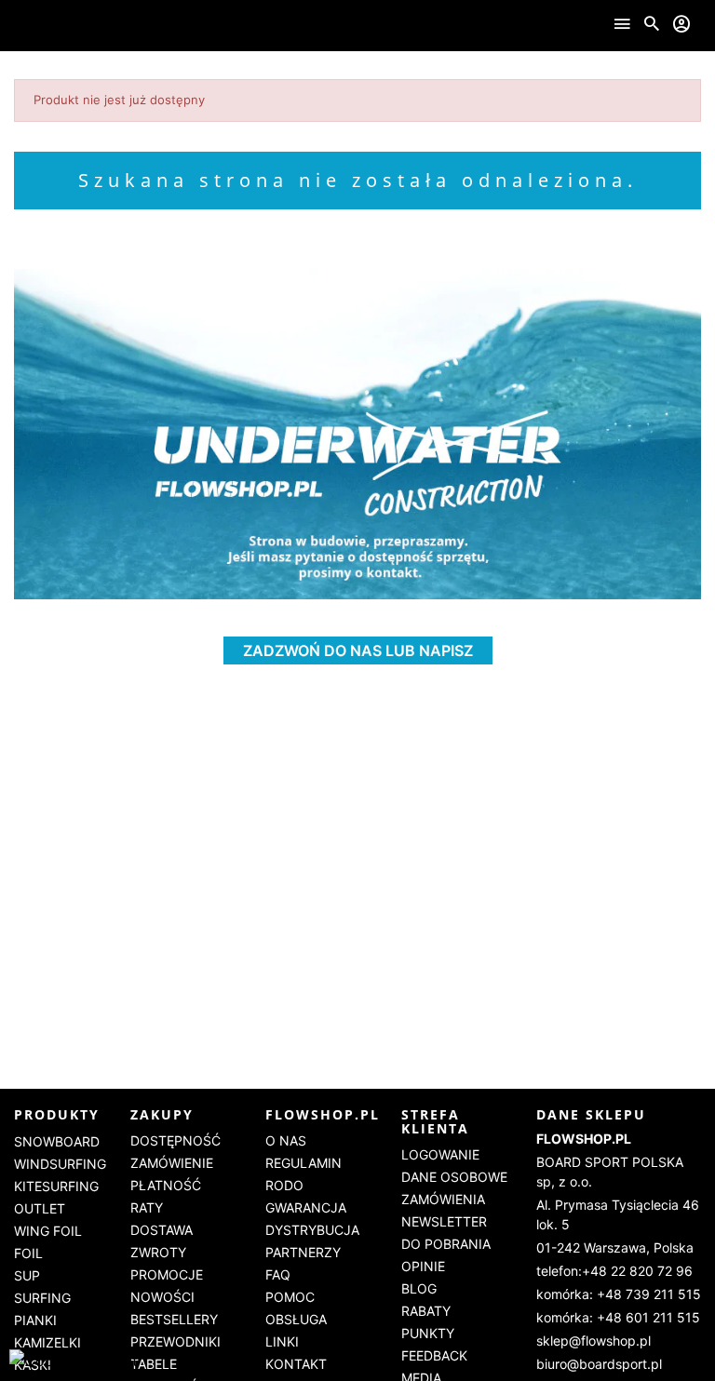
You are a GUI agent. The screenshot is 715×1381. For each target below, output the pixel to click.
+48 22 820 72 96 (637, 1271)
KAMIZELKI (47, 1342)
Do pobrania (446, 1244)
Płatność (165, 1185)
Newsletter (444, 1221)
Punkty (427, 1333)
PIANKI (35, 1320)
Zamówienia (443, 1199)
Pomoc (290, 1297)
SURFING (42, 1298)
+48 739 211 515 (649, 1294)
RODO (284, 1185)
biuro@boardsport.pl (599, 1364)
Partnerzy (303, 1252)
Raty (146, 1207)
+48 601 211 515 (648, 1317)
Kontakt (296, 1364)
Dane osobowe (454, 1177)
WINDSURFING (60, 1164)
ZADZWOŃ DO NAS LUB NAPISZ (358, 650)
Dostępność (175, 1140)
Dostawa (161, 1230)
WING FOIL (48, 1231)
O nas (285, 1140)
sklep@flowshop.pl (593, 1340)
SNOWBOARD (57, 1141)
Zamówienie (171, 1163)
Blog (419, 1288)
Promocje (166, 1274)
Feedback (434, 1355)
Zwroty (158, 1252)
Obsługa (296, 1319)
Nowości (162, 1297)
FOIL (28, 1253)
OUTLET (39, 1208)
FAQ (277, 1274)
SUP (27, 1275)
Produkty (57, 1114)
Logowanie (440, 1154)
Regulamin (303, 1163)
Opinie (423, 1266)
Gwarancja (305, 1207)
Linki (282, 1341)
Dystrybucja (312, 1230)
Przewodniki (175, 1341)
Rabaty (426, 1311)
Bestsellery (174, 1319)
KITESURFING (56, 1186)
